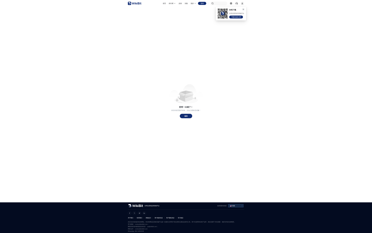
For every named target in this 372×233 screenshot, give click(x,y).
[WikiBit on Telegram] (139, 213)
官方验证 (180, 218)
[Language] (231, 3)
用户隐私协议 (170, 218)
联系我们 (139, 218)
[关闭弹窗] (243, 9)
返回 (186, 116)
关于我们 (130, 218)
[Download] (242, 3)
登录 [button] (202, 3)
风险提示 (148, 218)
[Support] (237, 3)
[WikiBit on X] (134, 213)
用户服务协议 (159, 218)
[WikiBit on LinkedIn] (144, 213)
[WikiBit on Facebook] (129, 213)
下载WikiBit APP (236, 17)
